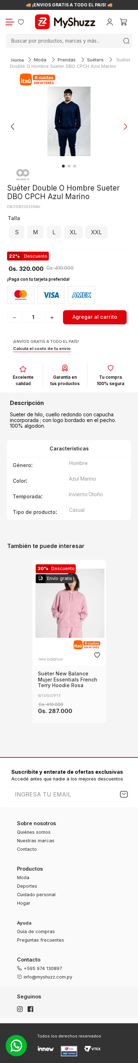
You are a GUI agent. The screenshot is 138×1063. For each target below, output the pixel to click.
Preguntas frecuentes (40, 940)
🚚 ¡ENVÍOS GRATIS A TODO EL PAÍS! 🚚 (69, 5)
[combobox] (69, 41)
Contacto (27, 849)
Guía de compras (36, 931)
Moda (40, 59)
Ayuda (24, 923)
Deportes (27, 886)
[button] (16, 232)
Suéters (95, 59)
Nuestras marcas (35, 840)
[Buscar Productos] (126, 41)
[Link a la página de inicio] (17, 60)
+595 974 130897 (43, 968)
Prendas (67, 59)
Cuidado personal (36, 894)
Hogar (23, 903)
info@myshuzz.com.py (48, 977)
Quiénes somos (34, 832)
